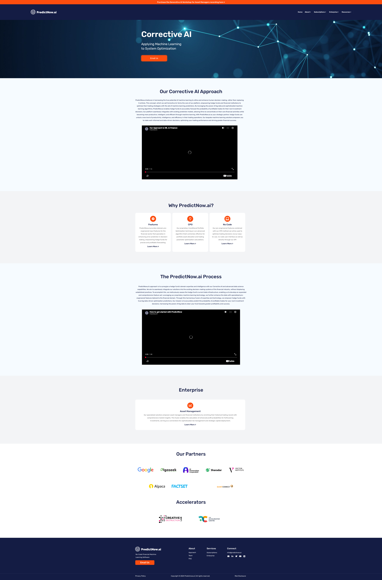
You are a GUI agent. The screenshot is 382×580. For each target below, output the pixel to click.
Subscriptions (319, 12)
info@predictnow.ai (234, 553)
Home (300, 12)
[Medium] (244, 556)
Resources (346, 12)
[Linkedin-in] (232, 556)
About (307, 12)
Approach (192, 552)
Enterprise (333, 12)
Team (190, 555)
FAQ (190, 559)
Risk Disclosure (240, 576)
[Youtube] (240, 556)
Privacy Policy (140, 576)
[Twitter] (236, 556)
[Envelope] (228, 556)
